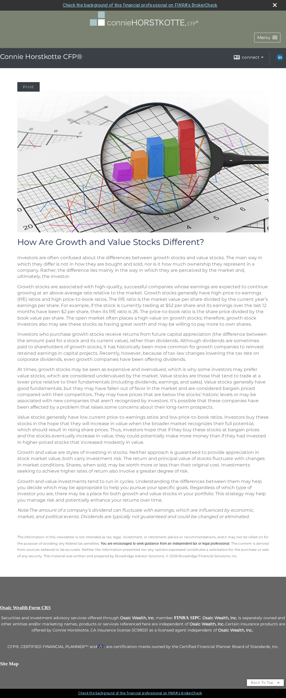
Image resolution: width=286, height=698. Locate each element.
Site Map (9, 663)
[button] (267, 37)
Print (28, 86)
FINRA (181, 617)
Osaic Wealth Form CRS (25, 607)
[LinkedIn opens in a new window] (280, 59)
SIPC (195, 617)
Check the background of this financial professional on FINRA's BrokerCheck (140, 5)
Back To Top (263, 682)
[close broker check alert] (275, 5)
